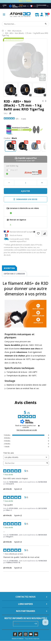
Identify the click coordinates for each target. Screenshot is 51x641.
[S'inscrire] (35, 623)
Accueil (3, 31)
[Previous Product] (42, 100)
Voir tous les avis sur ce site (27, 430)
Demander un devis (26, 199)
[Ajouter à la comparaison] (44, 233)
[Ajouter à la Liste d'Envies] (38, 233)
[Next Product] (45, 100)
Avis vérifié (9, 474)
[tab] (9, 268)
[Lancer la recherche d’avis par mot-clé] (47, 463)
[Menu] (4, 14)
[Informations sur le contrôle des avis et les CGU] (39, 426)
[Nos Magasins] (37, 14)
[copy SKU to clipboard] (10, 113)
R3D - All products (14, 31)
